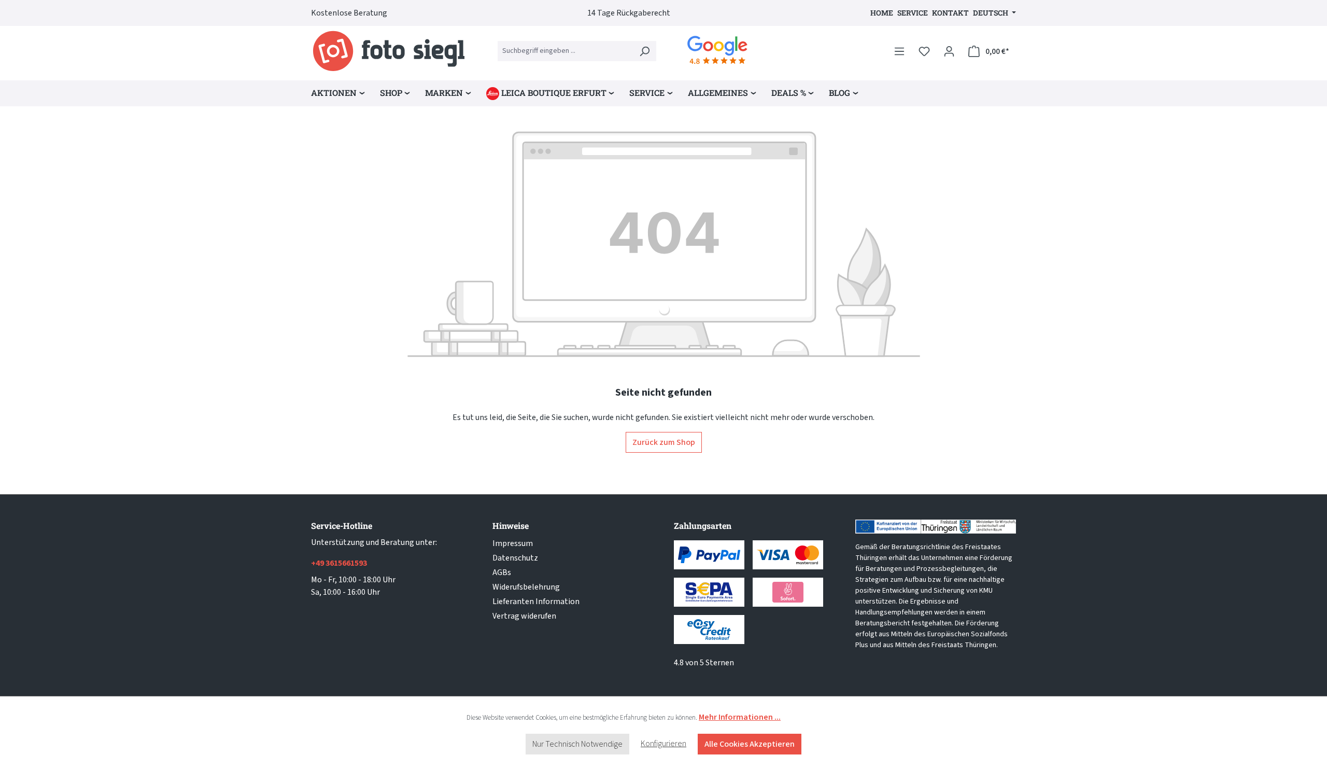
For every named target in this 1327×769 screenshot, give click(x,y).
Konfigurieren (663, 743)
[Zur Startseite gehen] (389, 51)
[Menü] (899, 51)
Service (912, 13)
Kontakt (950, 13)
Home (881, 13)
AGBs (501, 572)
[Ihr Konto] (949, 51)
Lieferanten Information (536, 601)
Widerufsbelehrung (526, 587)
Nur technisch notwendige (577, 744)
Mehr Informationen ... (740, 717)
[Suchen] (644, 51)
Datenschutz (515, 558)
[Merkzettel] (924, 51)
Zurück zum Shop (663, 442)
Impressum (512, 543)
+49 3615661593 (339, 563)
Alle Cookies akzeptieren (749, 744)
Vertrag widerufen (524, 616)
